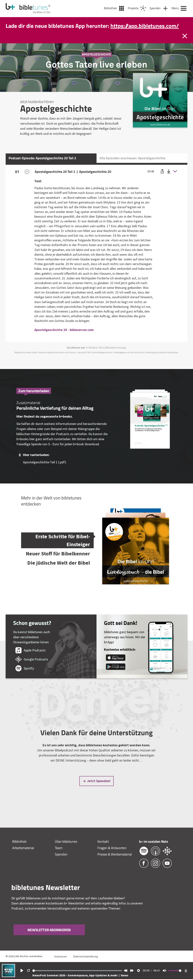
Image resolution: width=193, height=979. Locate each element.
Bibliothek (19, 849)
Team (58, 855)
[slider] (77, 970)
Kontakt (103, 849)
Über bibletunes (66, 849)
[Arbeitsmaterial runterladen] (150, 427)
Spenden (61, 862)
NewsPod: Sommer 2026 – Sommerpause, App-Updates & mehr (75, 975)
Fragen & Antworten (111, 855)
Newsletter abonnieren (49, 938)
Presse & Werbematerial (114, 862)
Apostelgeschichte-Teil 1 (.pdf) (44, 470)
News (124, 975)
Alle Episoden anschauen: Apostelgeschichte (132, 166)
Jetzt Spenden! (98, 789)
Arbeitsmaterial (23, 855)
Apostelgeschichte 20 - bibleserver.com (64, 337)
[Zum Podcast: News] (8, 976)
